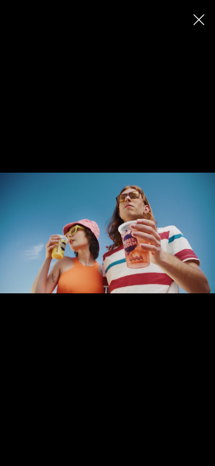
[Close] (198, 19)
